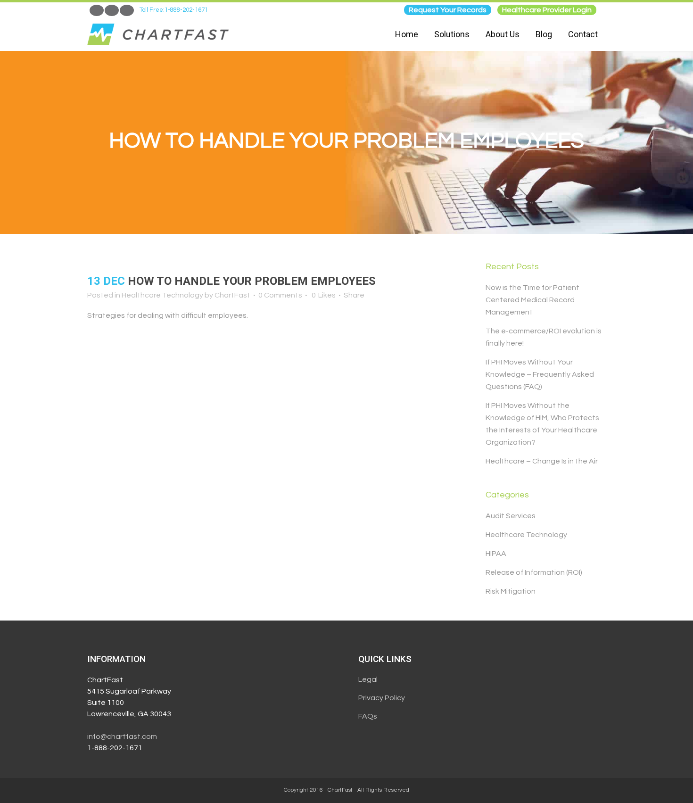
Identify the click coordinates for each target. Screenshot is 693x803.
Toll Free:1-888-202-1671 (174, 10)
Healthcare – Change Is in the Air (542, 461)
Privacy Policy (381, 698)
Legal (368, 679)
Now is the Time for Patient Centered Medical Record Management (532, 300)
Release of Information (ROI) (534, 572)
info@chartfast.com (122, 736)
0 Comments (280, 295)
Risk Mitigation (511, 591)
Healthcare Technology (162, 295)
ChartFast (232, 295)
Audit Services (511, 516)
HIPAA (496, 553)
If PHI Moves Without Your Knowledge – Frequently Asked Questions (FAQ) (540, 374)
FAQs (367, 716)
